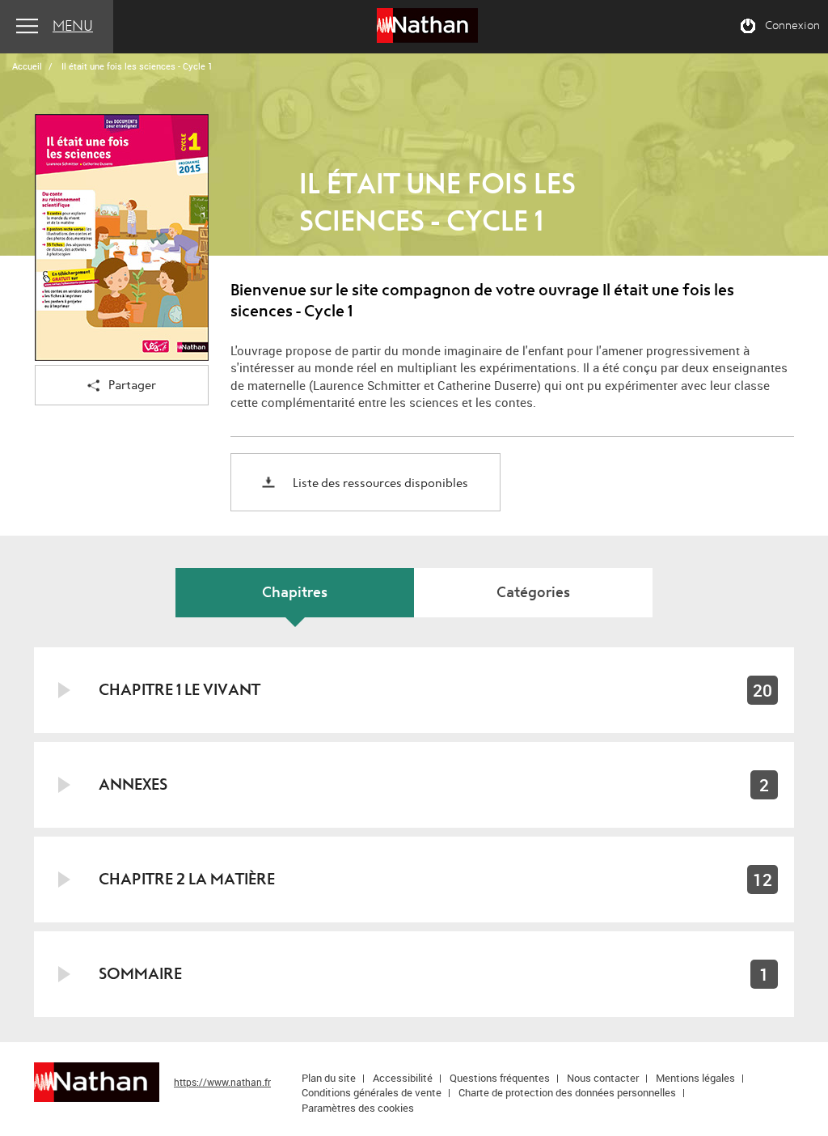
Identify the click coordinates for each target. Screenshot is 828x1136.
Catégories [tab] (533, 592)
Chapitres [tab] (294, 592)
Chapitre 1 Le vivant (179, 689)
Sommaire (140, 973)
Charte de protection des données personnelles (567, 1092)
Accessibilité (403, 1077)
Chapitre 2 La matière (187, 879)
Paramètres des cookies (358, 1107)
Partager (132, 385)
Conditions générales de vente (371, 1092)
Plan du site (329, 1077)
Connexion (792, 25)
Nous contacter (603, 1077)
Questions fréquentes (500, 1077)
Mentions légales (695, 1077)
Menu (73, 26)
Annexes (133, 784)
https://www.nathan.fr (222, 1081)
